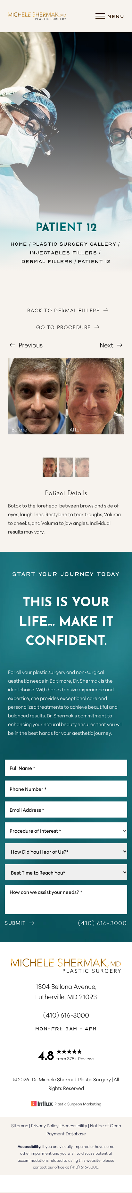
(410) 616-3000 (102, 922)
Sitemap (19, 1125)
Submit (15, 922)
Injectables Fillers (63, 252)
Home (19, 244)
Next (107, 344)
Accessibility (74, 1125)
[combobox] (66, 830)
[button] (100, 16)
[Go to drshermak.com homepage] (37, 16)
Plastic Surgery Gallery (74, 244)
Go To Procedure (63, 326)
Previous (30, 344)
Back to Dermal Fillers (63, 310)
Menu (115, 16)
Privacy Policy (45, 1125)
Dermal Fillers (47, 261)
